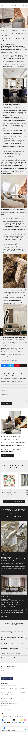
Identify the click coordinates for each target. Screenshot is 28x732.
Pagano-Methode (5, 701)
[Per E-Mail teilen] (23, 365)
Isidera (9, 490)
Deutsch (22, 713)
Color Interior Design (18, 30)
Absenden (6, 403)
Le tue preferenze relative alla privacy (15, 728)
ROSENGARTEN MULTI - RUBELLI (9, 492)
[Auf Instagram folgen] (5, 710)
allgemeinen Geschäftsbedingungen (15, 379)
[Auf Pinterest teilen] (17, 365)
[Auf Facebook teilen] (4, 365)
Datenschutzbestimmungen (8, 381)
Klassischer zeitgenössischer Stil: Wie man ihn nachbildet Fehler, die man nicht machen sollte (13, 603)
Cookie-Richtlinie (5, 705)
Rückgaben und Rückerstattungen (9, 703)
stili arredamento (7, 554)
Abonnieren (7, 678)
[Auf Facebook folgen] (2, 710)
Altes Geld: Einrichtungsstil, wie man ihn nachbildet (13, 558)
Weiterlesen (4, 570)
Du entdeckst (7, 455)
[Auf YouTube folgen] (9, 710)
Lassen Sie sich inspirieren (14, 501)
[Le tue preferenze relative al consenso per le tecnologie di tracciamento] (25, 729)
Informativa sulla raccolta (8, 730)
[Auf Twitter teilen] (11, 365)
